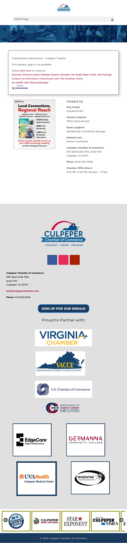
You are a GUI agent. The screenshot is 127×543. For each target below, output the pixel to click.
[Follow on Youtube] (75, 260)
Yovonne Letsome (76, 117)
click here (25, 70)
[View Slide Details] (34, 124)
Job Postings (104, 74)
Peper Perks (89, 74)
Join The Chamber (64, 78)
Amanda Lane (74, 137)
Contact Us (18, 78)
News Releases (42, 74)
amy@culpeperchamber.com (22, 291)
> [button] (121, 520)
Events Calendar (60, 74)
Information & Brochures (39, 78)
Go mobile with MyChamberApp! (30, 82)
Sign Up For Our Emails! (63, 309)
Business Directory (22, 74)
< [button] (5, 520)
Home (79, 78)
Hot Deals (76, 74)
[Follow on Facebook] (52, 260)
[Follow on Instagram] (63, 260)
